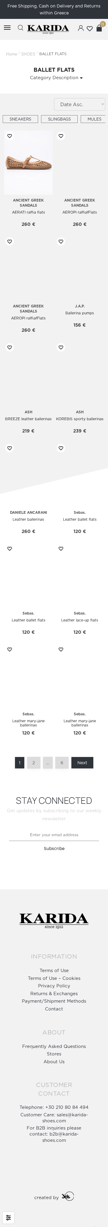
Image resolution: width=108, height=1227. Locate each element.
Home (11, 54)
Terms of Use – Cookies (54, 978)
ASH (28, 412)
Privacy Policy (54, 985)
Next (82, 762)
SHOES (28, 54)
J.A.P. (80, 306)
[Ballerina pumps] (80, 268)
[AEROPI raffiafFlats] (80, 162)
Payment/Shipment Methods (54, 1001)
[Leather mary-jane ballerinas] (28, 676)
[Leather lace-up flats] (80, 575)
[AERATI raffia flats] (28, 162)
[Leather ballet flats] (80, 475)
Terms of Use (54, 970)
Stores (54, 1053)
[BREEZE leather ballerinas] (28, 374)
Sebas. (80, 512)
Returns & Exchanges (54, 993)
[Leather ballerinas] (28, 475)
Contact (54, 1008)
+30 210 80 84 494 (66, 1107)
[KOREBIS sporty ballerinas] (80, 374)
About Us (54, 1061)
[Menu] (7, 28)
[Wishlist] (8, 136)
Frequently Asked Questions (54, 1046)
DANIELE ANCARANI (28, 512)
